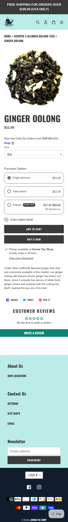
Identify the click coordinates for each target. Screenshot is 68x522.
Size (6, 147)
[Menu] (62, 22)
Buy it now (34, 239)
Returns (13, 403)
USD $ (32, 475)
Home (8, 36)
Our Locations (17, 376)
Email (11, 423)
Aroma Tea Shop (38, 519)
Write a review (34, 333)
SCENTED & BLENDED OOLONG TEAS (35, 36)
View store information (21, 258)
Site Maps (14, 413)
